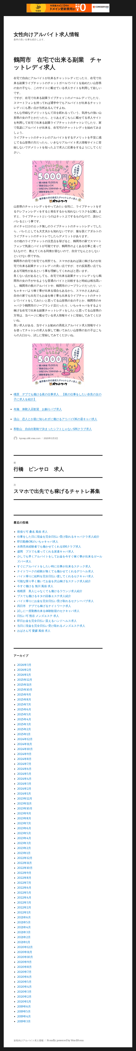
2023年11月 (24, 803)
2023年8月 (24, 818)
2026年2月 (24, 669)
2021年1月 (23, 942)
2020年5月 (24, 981)
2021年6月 (24, 917)
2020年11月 (24, 952)
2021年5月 (24, 922)
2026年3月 (24, 665)
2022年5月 (24, 892)
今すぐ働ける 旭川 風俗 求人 (35, 586)
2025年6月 (24, 709)
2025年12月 (24, 679)
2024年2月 (24, 788)
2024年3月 (24, 783)
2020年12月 (25, 947)
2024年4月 (24, 778)
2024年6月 (24, 769)
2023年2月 (24, 848)
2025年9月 (24, 694)
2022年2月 (24, 907)
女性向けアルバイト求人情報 (46, 34)
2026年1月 (24, 674)
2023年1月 (24, 853)
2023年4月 (24, 838)
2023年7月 (24, 823)
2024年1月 (24, 793)
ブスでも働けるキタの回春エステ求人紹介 (44, 596)
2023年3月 (24, 843)
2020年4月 (24, 986)
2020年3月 (24, 991)
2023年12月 (24, 798)
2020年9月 (24, 962)
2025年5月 (24, 714)
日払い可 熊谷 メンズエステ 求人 (38, 616)
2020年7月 (24, 972)
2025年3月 (24, 724)
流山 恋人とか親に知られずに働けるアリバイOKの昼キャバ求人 (55, 419)
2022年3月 (24, 902)
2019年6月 (24, 1006)
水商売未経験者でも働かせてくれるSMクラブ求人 (49, 546)
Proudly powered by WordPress (65, 1040)
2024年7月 (24, 764)
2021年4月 (24, 927)
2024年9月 (24, 754)
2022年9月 (24, 873)
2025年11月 (24, 684)
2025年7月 (24, 704)
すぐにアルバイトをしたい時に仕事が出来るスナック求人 (54, 566)
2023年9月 (24, 813)
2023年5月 (24, 833)
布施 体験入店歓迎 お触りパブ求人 (38, 409)
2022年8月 (24, 877)
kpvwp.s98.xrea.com (30, 438)
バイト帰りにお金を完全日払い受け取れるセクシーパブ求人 (55, 601)
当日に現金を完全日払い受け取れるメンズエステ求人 (51, 625)
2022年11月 (24, 863)
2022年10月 (25, 868)
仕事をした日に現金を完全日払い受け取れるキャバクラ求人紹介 (58, 536)
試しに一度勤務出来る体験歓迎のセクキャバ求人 (48, 611)
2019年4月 (24, 1016)
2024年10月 (25, 749)
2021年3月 (24, 932)
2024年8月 (24, 759)
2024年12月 (25, 739)
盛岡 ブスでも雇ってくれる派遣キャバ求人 (45, 551)
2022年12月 (24, 858)
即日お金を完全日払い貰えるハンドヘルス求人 (47, 621)
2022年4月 (24, 897)
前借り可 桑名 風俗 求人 (32, 531)
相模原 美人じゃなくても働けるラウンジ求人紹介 (49, 591)
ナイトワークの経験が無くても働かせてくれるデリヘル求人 (55, 571)
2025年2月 (24, 729)
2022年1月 (24, 912)
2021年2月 (24, 937)
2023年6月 (24, 828)
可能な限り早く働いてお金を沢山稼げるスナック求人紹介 (54, 581)
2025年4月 (24, 719)
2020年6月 (24, 976)
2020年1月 (24, 1001)
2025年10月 (24, 689)
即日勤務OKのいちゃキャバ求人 (37, 541)
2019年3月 (24, 1021)
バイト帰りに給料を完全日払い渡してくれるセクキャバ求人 (55, 576)
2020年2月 (24, 996)
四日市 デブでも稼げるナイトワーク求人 (44, 606)
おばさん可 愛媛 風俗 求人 (33, 630)
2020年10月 (25, 957)
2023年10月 (24, 808)
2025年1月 (24, 734)
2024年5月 (24, 773)
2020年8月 (24, 967)
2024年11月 (24, 744)
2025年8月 (24, 699)
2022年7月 (24, 882)
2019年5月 (24, 1011)
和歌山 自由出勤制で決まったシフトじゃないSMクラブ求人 (53, 429)
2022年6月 (24, 887)
